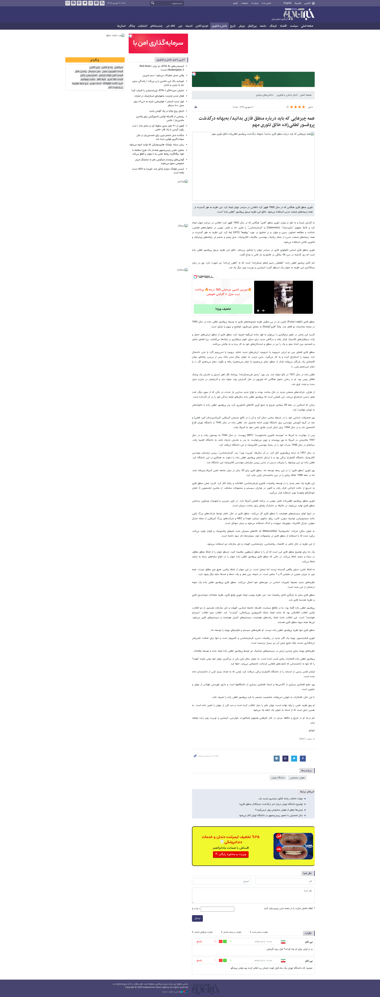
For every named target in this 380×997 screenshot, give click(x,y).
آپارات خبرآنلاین (79, 3)
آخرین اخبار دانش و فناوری (171, 60)
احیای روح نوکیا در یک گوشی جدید (166, 111)
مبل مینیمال (94, 71)
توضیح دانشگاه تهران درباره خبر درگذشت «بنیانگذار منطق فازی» (271, 804)
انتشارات (142, 26)
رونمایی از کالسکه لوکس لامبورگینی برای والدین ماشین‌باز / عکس (160, 118)
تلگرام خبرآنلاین (96, 3)
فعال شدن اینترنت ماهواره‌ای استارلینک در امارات (159, 96)
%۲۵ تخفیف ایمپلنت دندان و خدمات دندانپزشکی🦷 (230, 839)
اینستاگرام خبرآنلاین (90, 3)
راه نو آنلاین (107, 67)
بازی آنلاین (94, 67)
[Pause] (258, 310)
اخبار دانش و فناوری (287, 95)
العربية (298, 3)
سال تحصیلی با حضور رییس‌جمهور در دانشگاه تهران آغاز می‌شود (271, 815)
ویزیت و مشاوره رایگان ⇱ (230, 854)
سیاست (294, 26)
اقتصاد (283, 26)
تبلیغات (244, 3)
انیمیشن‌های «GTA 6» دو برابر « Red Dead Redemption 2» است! (162, 68)
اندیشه (188, 26)
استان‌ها (121, 26)
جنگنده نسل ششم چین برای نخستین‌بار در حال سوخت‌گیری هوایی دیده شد (160, 137)
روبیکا (67, 3)
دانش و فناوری (219, 26)
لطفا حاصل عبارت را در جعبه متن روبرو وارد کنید (289, 908)
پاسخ (199, 941)
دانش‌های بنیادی (264, 95)
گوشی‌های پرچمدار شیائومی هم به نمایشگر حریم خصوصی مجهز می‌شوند (159, 161)
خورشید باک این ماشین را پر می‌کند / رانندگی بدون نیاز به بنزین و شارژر (158, 83)
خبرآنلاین (293, 15)
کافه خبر (170, 26)
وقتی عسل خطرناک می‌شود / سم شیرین (163, 75)
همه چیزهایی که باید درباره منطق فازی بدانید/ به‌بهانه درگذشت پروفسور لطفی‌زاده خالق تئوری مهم (257, 121)
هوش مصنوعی (297, 778)
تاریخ (233, 26)
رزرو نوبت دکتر (115, 87)
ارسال (197, 918)
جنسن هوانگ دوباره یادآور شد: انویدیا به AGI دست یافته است (158, 171)
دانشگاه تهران (278, 778)
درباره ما (255, 3)
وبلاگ (132, 26)
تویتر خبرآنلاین (85, 3)
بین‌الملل (252, 26)
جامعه (263, 26)
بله (73, 3)
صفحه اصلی (307, 26)
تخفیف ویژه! (223, 309)
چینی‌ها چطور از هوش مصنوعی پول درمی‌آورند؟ (279, 810)
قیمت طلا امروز (115, 79)
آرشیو (235, 3)
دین (180, 26)
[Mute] (263, 310)
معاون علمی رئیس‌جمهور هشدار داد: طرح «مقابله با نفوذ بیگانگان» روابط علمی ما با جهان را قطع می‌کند (158, 152)
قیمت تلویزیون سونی (112, 71)
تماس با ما (266, 3)
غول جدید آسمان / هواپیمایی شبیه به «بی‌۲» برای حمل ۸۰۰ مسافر (159, 103)
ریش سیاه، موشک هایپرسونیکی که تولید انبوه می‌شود (156, 145)
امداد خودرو (95, 83)
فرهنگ (273, 26)
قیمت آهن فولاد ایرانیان (110, 75)
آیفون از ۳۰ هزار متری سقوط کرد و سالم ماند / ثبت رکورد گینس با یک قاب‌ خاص (158, 128)
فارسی (307, 3)
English (288, 3)
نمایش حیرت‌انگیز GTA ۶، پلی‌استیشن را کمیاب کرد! (157, 91)
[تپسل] (194, 74)
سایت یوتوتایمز (87, 79)
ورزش (242, 26)
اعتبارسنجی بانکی (88, 75)
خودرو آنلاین (202, 26)
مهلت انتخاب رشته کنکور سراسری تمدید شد (280, 799)
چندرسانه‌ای (156, 26)
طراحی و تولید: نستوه (171, 991)
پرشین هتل (81, 71)
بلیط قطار (101, 79)
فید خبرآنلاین (102, 3)
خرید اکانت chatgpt (113, 83)
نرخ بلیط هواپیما (80, 83)
